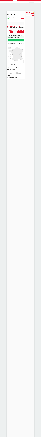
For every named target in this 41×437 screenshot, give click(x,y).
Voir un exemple (32, 13)
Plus (29, 0)
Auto (27, 0)
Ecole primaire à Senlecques (10, 67)
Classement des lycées (10, 66)
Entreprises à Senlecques (18, 73)
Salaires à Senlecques (10, 72)
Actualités (14, 0)
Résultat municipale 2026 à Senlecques (11, 78)
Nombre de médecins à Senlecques (19, 72)
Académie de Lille (18, 67)
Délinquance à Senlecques (18, 70)
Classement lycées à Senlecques (19, 66)
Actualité (27, 13)
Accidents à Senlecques (10, 76)
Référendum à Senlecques (19, 75)
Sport (18, 0)
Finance (24, 0)
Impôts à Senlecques (10, 73)
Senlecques (9, 70)
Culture (21, 0)
